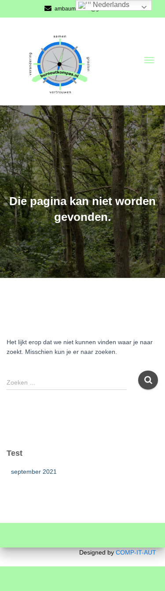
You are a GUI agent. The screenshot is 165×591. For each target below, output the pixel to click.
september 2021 (34, 471)
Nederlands (110, 4)
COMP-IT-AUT (136, 552)
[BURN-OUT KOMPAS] (68, 60)
